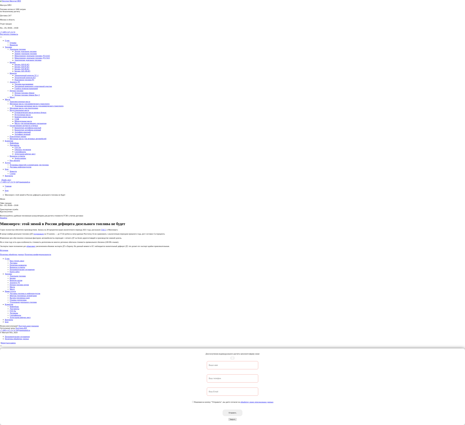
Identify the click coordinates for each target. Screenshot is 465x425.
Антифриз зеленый (22, 134)
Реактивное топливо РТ (24, 80)
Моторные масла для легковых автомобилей (28, 139)
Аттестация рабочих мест (25, 154)
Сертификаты (20, 152)
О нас (7, 40)
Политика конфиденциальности (38, 254)
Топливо (8, 47)
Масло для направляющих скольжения (30, 123)
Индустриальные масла (19, 110)
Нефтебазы (14, 143)
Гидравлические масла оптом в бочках (30, 112)
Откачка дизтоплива (18, 300)
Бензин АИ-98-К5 (22, 69)
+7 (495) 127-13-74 (7, 32)
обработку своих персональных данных (256, 402)
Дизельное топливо (18, 49)
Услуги (8, 163)
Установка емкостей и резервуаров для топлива (29, 165)
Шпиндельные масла (23, 121)
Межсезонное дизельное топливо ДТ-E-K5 (32, 56)
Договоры (14, 313)
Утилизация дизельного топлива (23, 302)
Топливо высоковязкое (24, 84)
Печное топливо (16, 91)
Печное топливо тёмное (24, 93)
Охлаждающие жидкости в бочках (24, 126)
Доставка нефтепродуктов (20, 167)
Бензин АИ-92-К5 (22, 64)
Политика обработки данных (12, 254)
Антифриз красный (23, 132)
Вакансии (14, 45)
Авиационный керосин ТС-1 (27, 75)
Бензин (13, 62)
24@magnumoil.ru (23, 182)
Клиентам (9, 141)
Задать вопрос (20, 158)
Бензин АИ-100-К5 (22, 71)
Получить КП (21, 328)
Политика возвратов (18, 265)
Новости (13, 171)
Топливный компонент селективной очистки (33, 86)
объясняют (31, 246)
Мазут (12, 97)
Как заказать (15, 160)
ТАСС (103, 230)
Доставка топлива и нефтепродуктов (25, 293)
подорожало (39, 234)
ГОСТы (18, 147)
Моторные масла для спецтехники (24, 108)
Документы (14, 145)
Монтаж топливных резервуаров (23, 296)
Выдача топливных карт (20, 298)
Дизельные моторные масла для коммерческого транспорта (39, 106)
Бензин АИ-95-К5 (22, 67)
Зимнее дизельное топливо (26, 54)
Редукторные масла (23, 115)
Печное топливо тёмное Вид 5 (27, 95)
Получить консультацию (29, 326)
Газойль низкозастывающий (26, 88)
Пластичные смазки (18, 136)
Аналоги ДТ (15, 82)
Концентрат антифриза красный (28, 128)
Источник (4, 250)
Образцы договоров (23, 150)
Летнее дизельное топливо (26, 51)
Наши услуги (10, 291)
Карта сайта (14, 272)
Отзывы (13, 43)
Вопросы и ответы (17, 156)
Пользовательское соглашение (22, 269)
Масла (7, 99)
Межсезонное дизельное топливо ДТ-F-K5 (32, 58)
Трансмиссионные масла (20, 102)
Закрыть (232, 419)
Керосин (13, 73)
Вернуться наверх (8, 343)
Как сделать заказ (17, 261)
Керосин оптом (16, 280)
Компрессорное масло (24, 117)
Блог (7, 169)
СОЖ (17, 119)
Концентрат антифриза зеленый (28, 130)
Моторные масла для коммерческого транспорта (30, 104)
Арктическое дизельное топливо (28, 60)
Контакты (9, 176)
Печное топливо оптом (19, 285)
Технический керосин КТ (25, 78)
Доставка (13, 263)
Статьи (13, 174)
